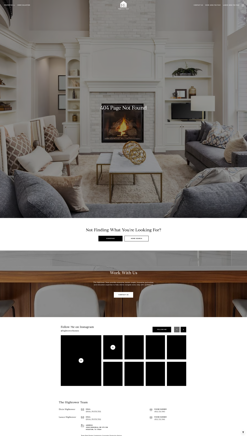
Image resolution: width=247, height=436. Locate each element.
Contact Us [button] (123, 295)
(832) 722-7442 (159, 419)
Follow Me (162, 329)
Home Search (136, 238)
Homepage (110, 238)
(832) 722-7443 (159, 411)
